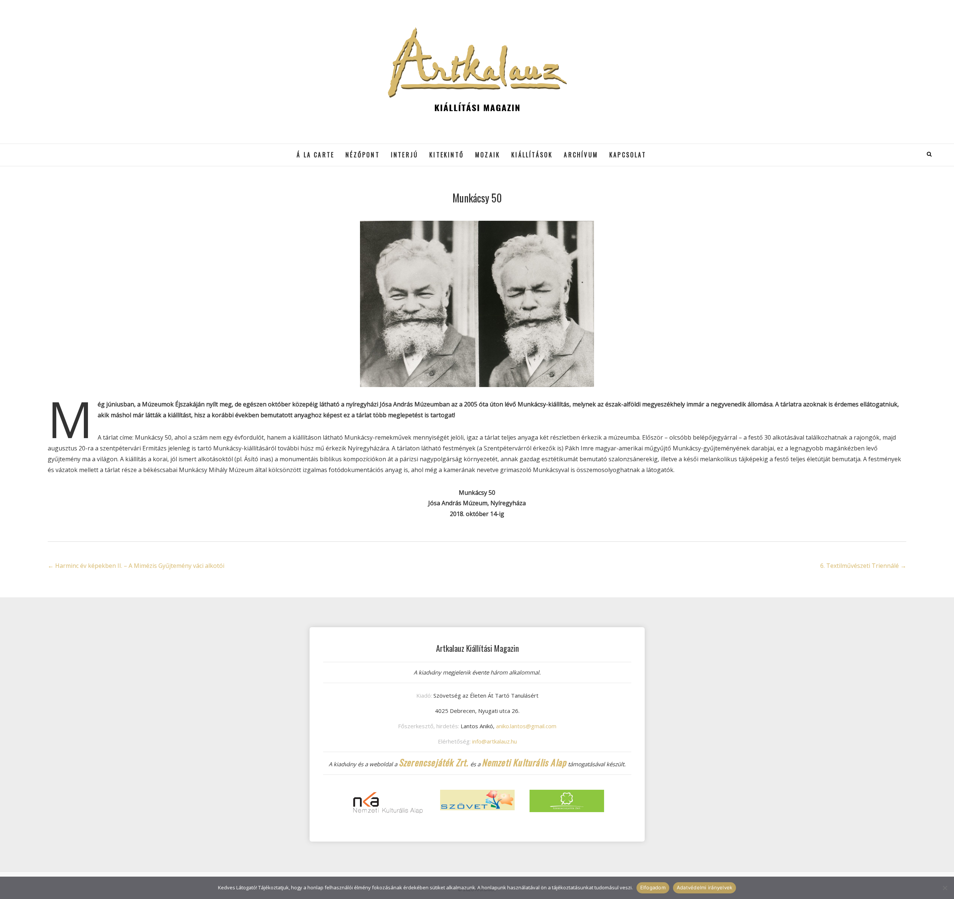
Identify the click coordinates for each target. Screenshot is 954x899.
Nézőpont (362, 154)
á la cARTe (315, 154)
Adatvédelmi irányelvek (705, 887)
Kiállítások (532, 154)
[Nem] (944, 888)
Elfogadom (653, 887)
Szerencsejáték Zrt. (434, 762)
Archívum (581, 154)
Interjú (404, 154)
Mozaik (487, 154)
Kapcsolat (627, 154)
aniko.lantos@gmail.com (526, 726)
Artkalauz (66, 149)
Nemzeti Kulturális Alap (524, 762)
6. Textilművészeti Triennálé (863, 566)
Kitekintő (446, 154)
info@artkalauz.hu (494, 741)
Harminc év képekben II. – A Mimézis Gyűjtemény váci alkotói (136, 566)
